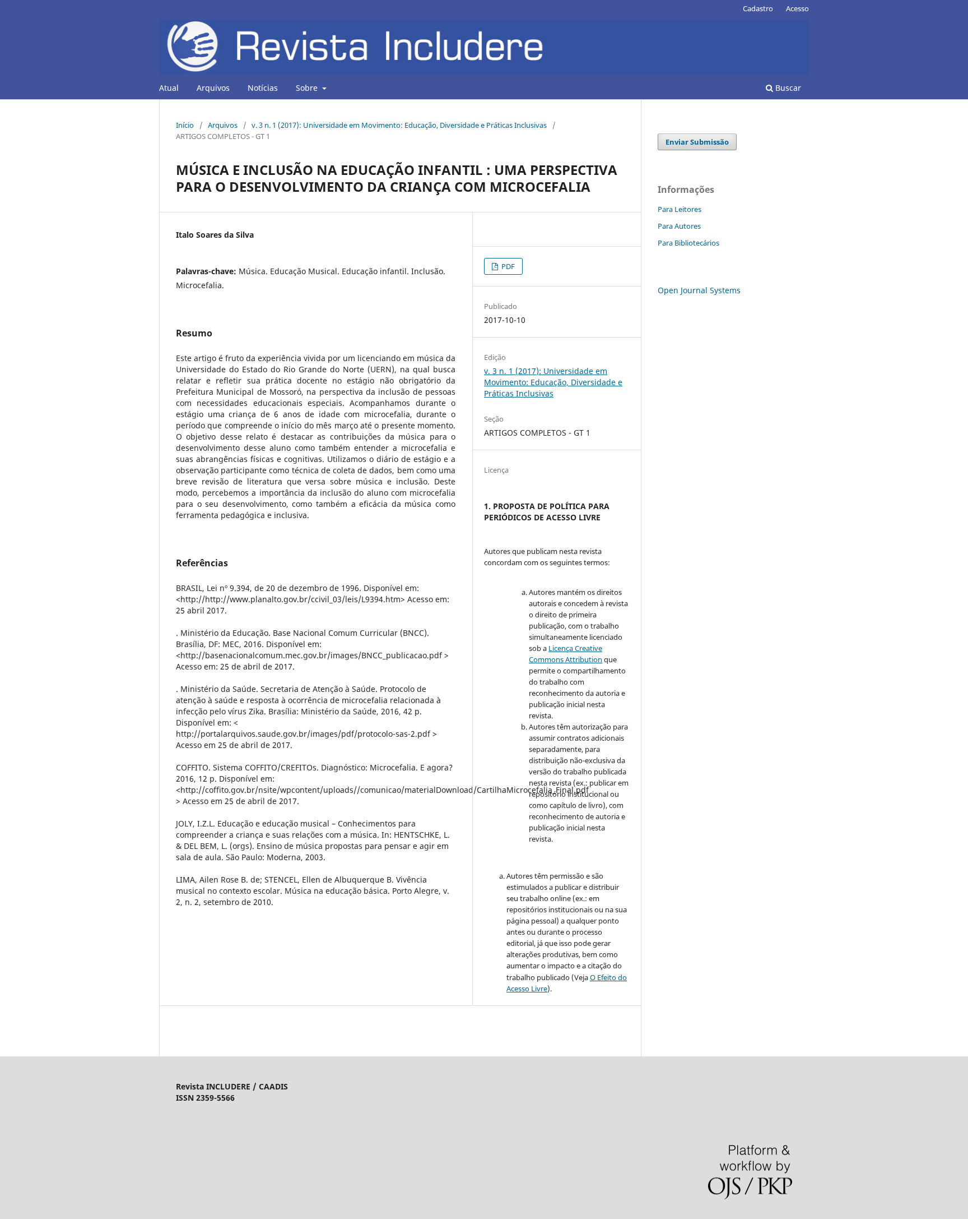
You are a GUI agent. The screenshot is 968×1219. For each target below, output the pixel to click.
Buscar (787, 87)
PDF (507, 266)
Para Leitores (679, 209)
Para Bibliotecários (688, 243)
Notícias (263, 87)
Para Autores (679, 226)
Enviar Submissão (697, 142)
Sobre (308, 87)
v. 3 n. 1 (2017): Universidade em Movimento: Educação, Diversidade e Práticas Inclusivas (399, 125)
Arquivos (213, 87)
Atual (169, 87)
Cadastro (758, 8)
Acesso (797, 8)
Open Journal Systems (699, 290)
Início (185, 125)
